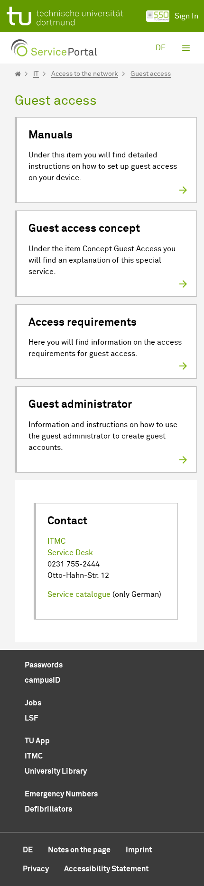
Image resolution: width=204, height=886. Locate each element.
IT (36, 74)
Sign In (186, 16)
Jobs (33, 703)
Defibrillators (48, 809)
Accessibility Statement (106, 869)
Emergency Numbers (61, 794)
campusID (42, 680)
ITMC (56, 541)
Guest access (150, 74)
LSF (31, 718)
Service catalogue (79, 594)
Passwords (44, 665)
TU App (37, 741)
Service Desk (70, 553)
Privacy (36, 869)
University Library (56, 771)
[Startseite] (18, 74)
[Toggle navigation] (186, 48)
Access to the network (84, 74)
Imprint (139, 850)
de (161, 48)
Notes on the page (79, 850)
